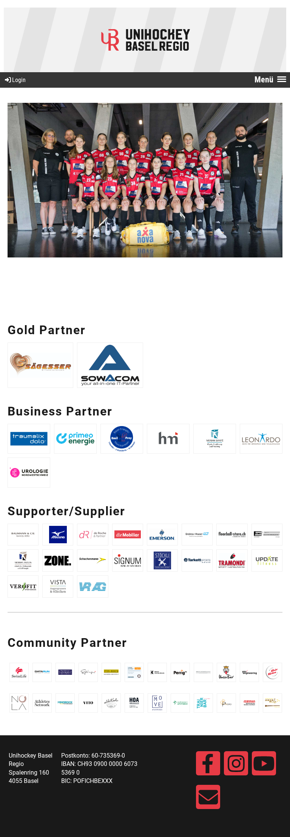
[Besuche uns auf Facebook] (208, 767)
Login (19, 80)
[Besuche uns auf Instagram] (236, 767)
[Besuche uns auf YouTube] (264, 767)
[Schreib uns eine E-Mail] (208, 801)
